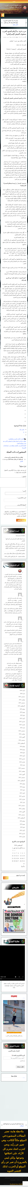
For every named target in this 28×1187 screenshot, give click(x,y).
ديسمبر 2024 (22, 731)
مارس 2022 (22, 833)
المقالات (22, 1126)
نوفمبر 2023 (22, 771)
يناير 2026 (22, 693)
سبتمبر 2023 (22, 777)
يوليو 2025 (22, 709)
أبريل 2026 (22, 690)
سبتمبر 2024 (22, 740)
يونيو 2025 (22, 712)
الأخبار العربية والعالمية (14, 439)
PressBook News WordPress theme (18, 1184)
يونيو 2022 (22, 824)
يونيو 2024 (22, 749)
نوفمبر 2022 (22, 808)
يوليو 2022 (22, 821)
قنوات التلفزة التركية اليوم (9, 458)
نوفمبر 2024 (22, 734)
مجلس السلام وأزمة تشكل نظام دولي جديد (14, 553)
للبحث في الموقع (20, 875)
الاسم (24, 491)
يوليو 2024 (22, 746)
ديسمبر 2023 (22, 768)
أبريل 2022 (22, 830)
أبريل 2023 (22, 793)
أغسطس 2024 (21, 743)
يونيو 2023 (22, 787)
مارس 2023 (22, 796)
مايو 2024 (22, 752)
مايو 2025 (22, 715)
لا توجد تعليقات (6, 37)
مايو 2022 (22, 827)
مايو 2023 (22, 790)
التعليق (24, 476)
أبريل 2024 (22, 755)
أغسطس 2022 (21, 818)
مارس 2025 (22, 721)
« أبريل (23, 866)
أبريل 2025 (22, 718)
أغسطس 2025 (21, 706)
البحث (5, 878)
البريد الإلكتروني (21, 497)
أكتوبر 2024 (22, 737)
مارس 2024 (22, 759)
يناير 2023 (22, 802)
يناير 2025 (22, 727)
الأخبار (22, 439)
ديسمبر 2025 (22, 696)
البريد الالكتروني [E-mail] (18, 1055)
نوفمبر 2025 (22, 699)
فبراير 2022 (22, 836)
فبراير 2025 (22, 724)
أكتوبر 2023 (22, 774)
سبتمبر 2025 (22, 703)
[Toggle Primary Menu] (2, 15)
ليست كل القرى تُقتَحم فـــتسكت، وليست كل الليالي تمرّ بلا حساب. (13, 646)
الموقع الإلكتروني (21, 505)
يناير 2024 (22, 765)
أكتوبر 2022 (22, 811)
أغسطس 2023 (21, 780)
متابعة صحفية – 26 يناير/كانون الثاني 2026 (15, 556)
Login (14, 1)
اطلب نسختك (20, 1067)
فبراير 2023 (22, 799)
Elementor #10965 (20, 535)
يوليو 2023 (22, 783)
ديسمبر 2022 (22, 805)
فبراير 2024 (22, 762)
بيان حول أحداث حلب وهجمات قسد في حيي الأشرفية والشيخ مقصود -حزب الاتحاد (13, 624)
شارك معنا (14, 1076)
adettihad (14, 37)
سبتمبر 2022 (22, 814)
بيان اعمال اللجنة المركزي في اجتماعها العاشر (13, 1124)
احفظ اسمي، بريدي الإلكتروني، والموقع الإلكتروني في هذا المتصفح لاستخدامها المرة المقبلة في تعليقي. (15, 514)
